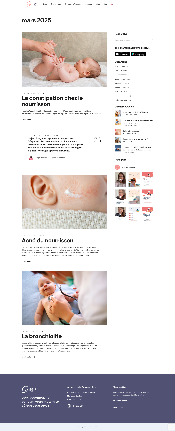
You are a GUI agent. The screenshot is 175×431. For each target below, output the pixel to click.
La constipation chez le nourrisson (52, 101)
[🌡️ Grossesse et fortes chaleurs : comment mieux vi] (120, 196)
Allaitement (120, 79)
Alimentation (121, 75)
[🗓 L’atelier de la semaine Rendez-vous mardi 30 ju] (147, 214)
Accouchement (122, 66)
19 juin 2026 (128, 152)
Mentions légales (74, 396)
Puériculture (121, 100)
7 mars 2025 (27, 331)
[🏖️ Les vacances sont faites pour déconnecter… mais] (120, 179)
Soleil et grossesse (131, 131)
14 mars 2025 (28, 236)
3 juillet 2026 (129, 133)
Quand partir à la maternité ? (135, 139)
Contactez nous (74, 399)
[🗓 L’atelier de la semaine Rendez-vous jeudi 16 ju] (147, 179)
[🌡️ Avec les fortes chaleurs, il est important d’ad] (120, 214)
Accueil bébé (121, 70)
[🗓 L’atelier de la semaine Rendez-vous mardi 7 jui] (147, 196)
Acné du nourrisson (47, 240)
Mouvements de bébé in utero (136, 112)
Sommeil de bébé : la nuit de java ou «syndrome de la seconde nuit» (137, 148)
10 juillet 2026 (130, 125)
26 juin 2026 (129, 141)
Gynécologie (121, 87)
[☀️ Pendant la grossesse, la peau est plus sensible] (134, 179)
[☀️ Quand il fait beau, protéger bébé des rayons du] (134, 196)
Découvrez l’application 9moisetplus (82, 392)
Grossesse (120, 83)
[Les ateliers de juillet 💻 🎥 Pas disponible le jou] (134, 214)
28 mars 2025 (28, 93)
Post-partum (121, 96)
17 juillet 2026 (130, 114)
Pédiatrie (40, 93)
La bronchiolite (42, 336)
